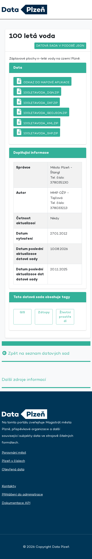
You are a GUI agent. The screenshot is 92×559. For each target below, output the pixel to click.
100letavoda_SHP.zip (40, 133)
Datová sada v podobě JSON (60, 45)
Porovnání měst (14, 452)
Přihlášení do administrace (22, 494)
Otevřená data (13, 469)
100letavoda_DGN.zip (41, 92)
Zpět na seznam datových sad (38, 353)
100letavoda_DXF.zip (40, 103)
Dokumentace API (16, 503)
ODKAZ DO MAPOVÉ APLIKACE (46, 82)
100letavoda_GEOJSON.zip (45, 113)
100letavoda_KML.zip (40, 123)
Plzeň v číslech (13, 461)
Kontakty (9, 486)
